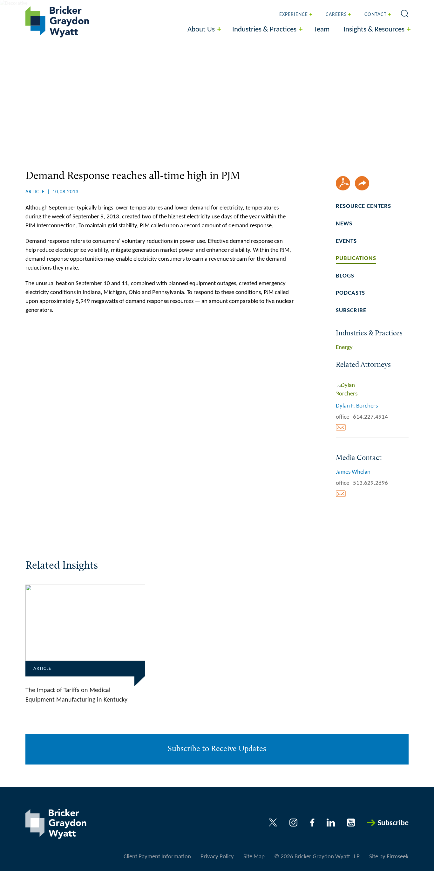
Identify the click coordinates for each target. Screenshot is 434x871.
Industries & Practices (264, 29)
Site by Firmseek (389, 857)
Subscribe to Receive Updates (217, 749)
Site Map (254, 857)
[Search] (405, 13)
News (344, 224)
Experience (293, 14)
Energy (344, 348)
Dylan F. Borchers (357, 406)
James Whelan (353, 472)
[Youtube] (351, 822)
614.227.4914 (370, 417)
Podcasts (350, 293)
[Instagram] (293, 822)
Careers (336, 14)
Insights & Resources (373, 29)
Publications (356, 259)
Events (346, 241)
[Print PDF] (343, 183)
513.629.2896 (370, 483)
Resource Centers (363, 206)
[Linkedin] (331, 822)
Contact (375, 14)
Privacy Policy (217, 857)
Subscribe (351, 311)
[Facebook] (312, 822)
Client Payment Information (157, 857)
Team (321, 29)
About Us (201, 29)
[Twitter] (273, 822)
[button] (362, 183)
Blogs (345, 276)
